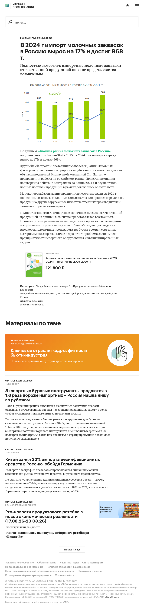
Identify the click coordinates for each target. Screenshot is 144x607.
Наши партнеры (69, 563)
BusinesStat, (27, 38)
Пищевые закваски (31, 301)
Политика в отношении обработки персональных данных (39, 571)
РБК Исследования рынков (26, 344)
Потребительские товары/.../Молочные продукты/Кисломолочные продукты (69, 293)
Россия (24, 297)
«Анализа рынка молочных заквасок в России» (74, 151)
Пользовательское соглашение (24, 567)
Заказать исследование (19, 563)
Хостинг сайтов (64, 575)
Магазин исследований (23, 5)
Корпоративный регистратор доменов (28, 575)
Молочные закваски (32, 305)
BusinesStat (52, 254)
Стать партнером (92, 563)
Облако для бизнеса (89, 571)
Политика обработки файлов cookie (68, 567)
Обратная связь (46, 563)
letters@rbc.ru (111, 596)
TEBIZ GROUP (12, 384)
